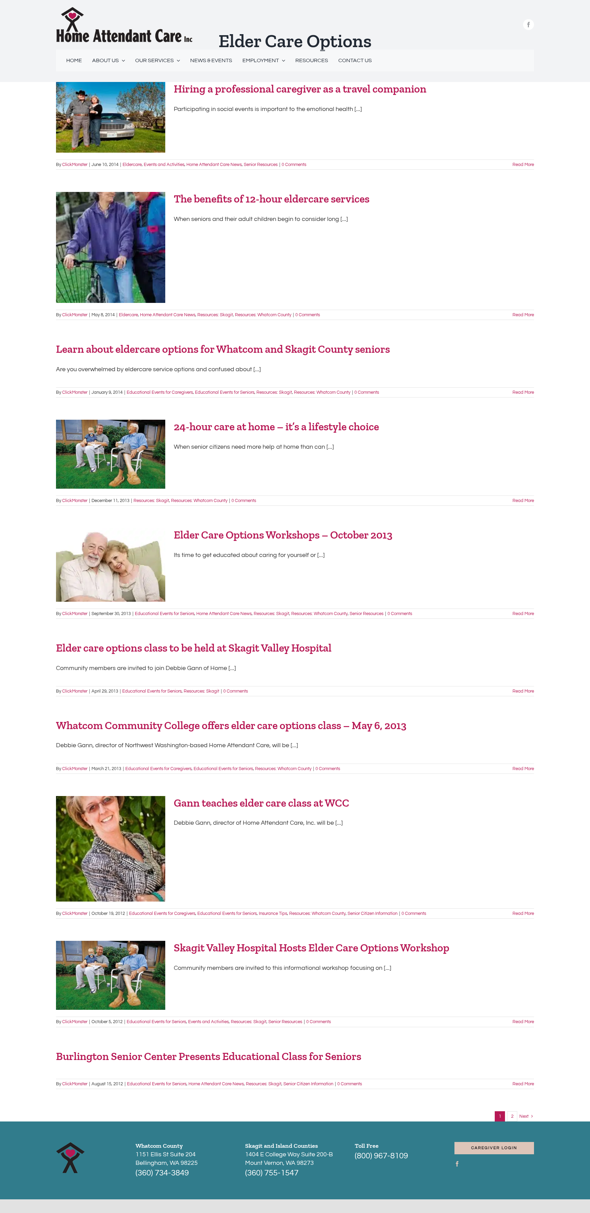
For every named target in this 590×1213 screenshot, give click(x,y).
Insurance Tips (273, 913)
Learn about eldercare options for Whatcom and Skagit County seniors (223, 349)
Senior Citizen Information (372, 913)
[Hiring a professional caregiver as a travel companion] (110, 117)
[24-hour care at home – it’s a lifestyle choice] (110, 454)
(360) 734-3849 (162, 1173)
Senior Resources (261, 164)
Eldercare (132, 164)
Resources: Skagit (215, 314)
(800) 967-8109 (381, 1156)
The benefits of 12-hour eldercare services (271, 198)
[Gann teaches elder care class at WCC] (110, 849)
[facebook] (528, 24)
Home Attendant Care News (214, 164)
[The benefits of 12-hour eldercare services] (110, 247)
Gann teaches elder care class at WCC (261, 802)
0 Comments (294, 164)
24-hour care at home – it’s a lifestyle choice (276, 426)
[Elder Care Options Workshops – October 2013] (110, 564)
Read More (523, 164)
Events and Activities (164, 164)
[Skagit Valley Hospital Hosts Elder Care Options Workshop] (110, 975)
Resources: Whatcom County (263, 314)
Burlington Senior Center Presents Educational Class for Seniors (208, 1056)
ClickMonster (74, 164)
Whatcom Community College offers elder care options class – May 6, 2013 (231, 725)
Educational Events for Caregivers (160, 392)
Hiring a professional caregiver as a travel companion (300, 88)
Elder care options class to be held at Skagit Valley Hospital (194, 647)
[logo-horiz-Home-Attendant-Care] (124, 9)
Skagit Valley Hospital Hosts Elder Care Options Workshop (311, 947)
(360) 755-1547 (271, 1173)
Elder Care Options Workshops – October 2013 (283, 534)
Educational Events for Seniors (224, 392)
